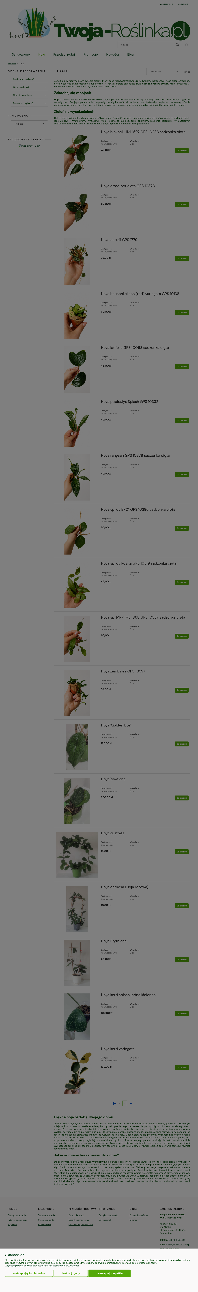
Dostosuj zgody (71, 1273)
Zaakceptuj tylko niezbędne (29, 1273)
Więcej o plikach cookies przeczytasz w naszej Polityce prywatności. (42, 1265)
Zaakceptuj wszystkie (110, 1273)
